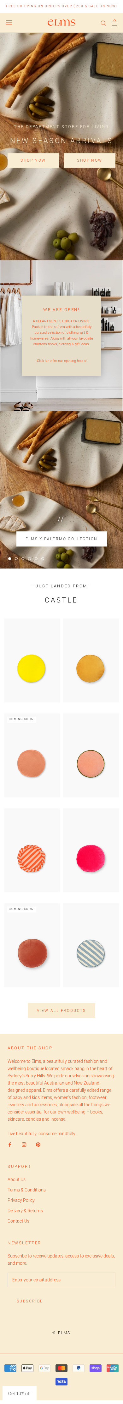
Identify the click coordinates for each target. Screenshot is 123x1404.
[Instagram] (24, 1144)
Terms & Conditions (27, 1190)
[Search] (103, 22)
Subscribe (30, 1301)
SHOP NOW (33, 160)
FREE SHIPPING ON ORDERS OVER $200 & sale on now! (61, 6)
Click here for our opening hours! (61, 360)
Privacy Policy (21, 1200)
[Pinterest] (38, 1144)
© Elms (61, 1333)
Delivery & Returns (25, 1210)
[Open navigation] (9, 22)
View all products (61, 1010)
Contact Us (18, 1221)
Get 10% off (19, 1393)
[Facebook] (10, 1144)
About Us (17, 1179)
